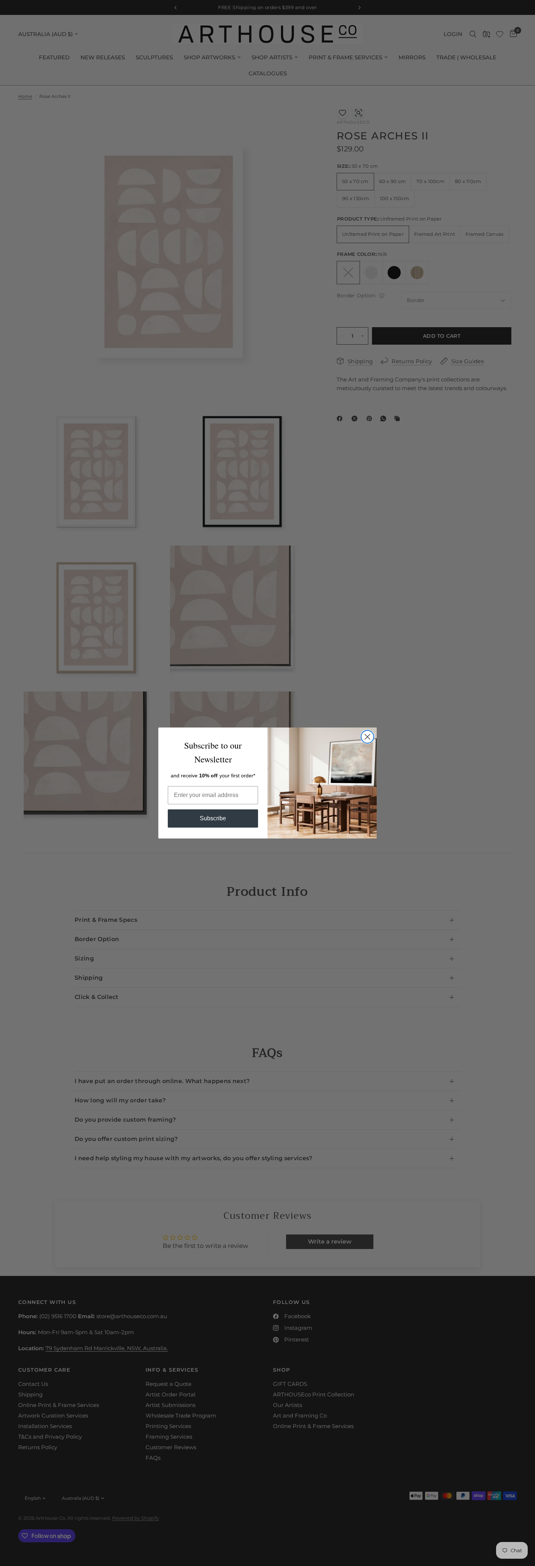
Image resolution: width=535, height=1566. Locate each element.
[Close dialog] (367, 736)
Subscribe (213, 818)
